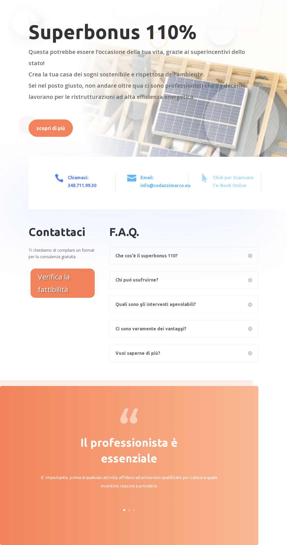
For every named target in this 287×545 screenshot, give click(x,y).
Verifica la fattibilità (54, 283)
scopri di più (50, 128)
